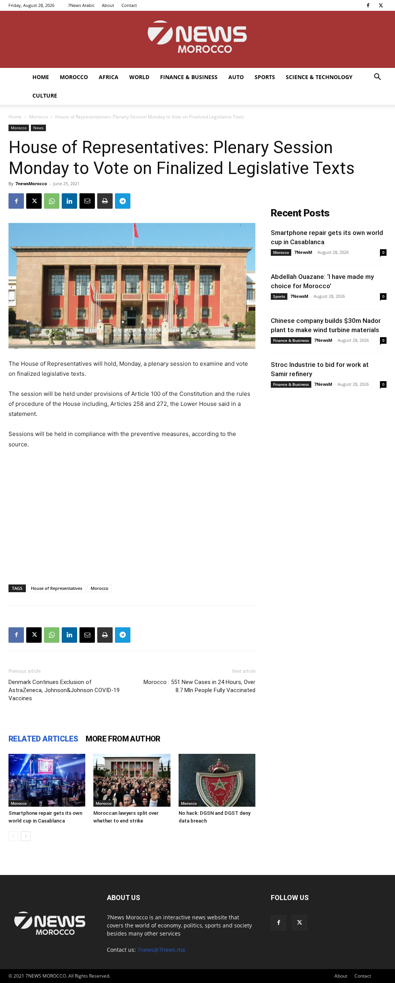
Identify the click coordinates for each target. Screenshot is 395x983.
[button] (377, 77)
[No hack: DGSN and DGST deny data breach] (217, 780)
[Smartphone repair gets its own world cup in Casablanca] (46, 780)
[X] (381, 5)
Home (40, 77)
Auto (236, 77)
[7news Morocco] (197, 39)
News (38, 127)
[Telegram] (122, 201)
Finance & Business (189, 77)
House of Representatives (56, 588)
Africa (108, 77)
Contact (129, 5)
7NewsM (303, 252)
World (139, 77)
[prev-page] (13, 836)
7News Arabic (81, 5)
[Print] (105, 201)
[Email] (87, 201)
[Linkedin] (69, 201)
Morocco (74, 77)
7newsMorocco (31, 183)
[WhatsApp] (51, 201)
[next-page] (25, 836)
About (108, 5)
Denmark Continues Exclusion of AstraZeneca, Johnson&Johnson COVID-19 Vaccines (64, 690)
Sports (265, 77)
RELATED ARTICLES (43, 738)
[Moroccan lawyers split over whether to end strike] (131, 780)
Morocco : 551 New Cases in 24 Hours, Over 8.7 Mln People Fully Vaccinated (199, 686)
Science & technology (319, 77)
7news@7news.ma (161, 949)
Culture (44, 95)
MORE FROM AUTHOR (123, 738)
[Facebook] (368, 5)
